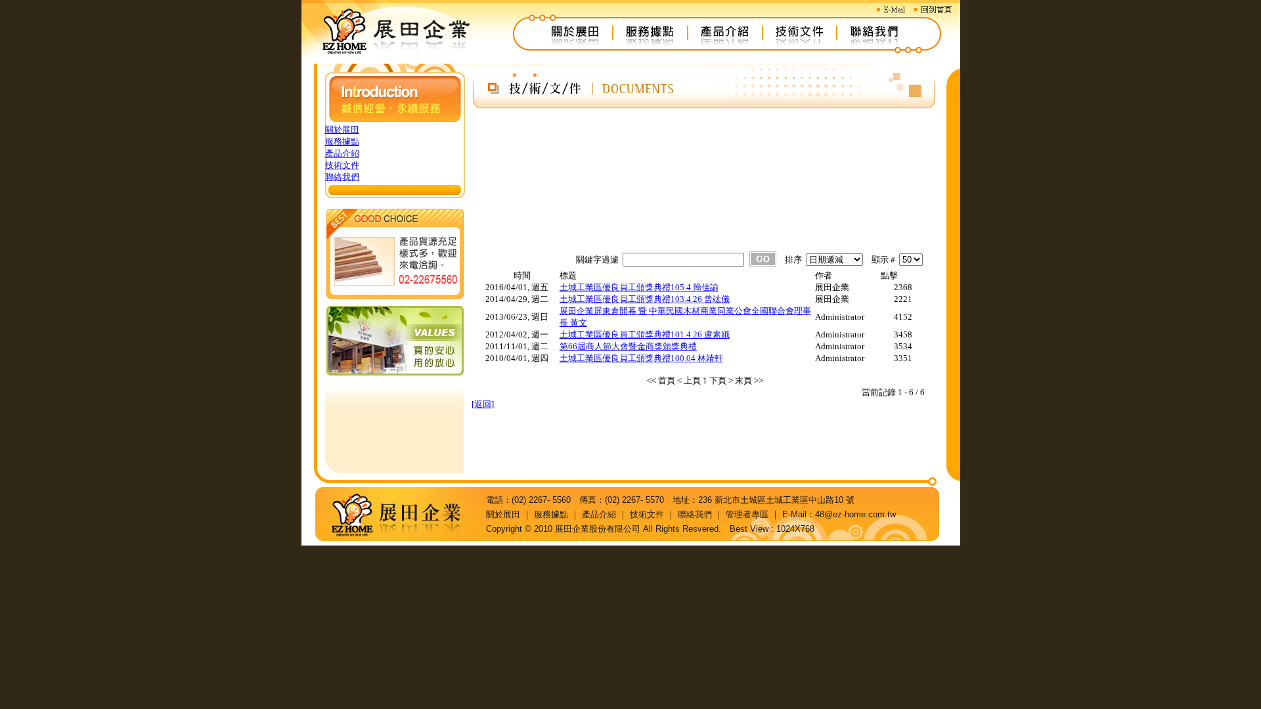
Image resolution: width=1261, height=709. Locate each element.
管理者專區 (747, 514)
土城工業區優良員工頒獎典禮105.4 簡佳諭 (639, 287)
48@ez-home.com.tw (855, 514)
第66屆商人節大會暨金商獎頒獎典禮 (628, 346)
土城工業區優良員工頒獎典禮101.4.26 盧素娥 (645, 334)
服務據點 (342, 141)
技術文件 (342, 165)
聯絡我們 (342, 177)
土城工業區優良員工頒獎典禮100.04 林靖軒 (641, 358)
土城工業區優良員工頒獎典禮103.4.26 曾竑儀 (645, 299)
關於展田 (342, 130)
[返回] (483, 404)
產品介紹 (342, 153)
